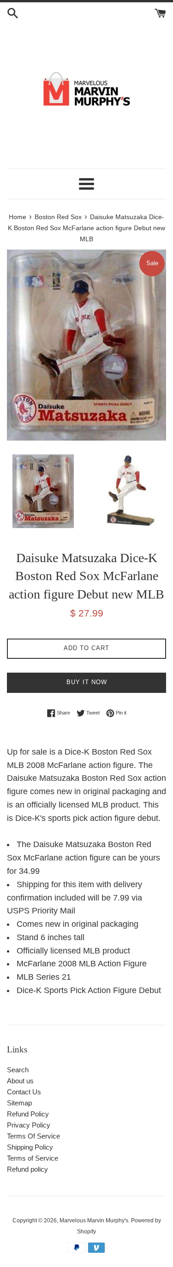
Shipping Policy (30, 1147)
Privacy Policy (28, 1125)
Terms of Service (32, 1158)
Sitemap (19, 1103)
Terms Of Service (33, 1136)
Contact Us (24, 1092)
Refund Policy (28, 1114)
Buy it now (86, 682)
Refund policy (27, 1169)
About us (20, 1081)
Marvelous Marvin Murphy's (94, 1220)
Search (18, 1070)
